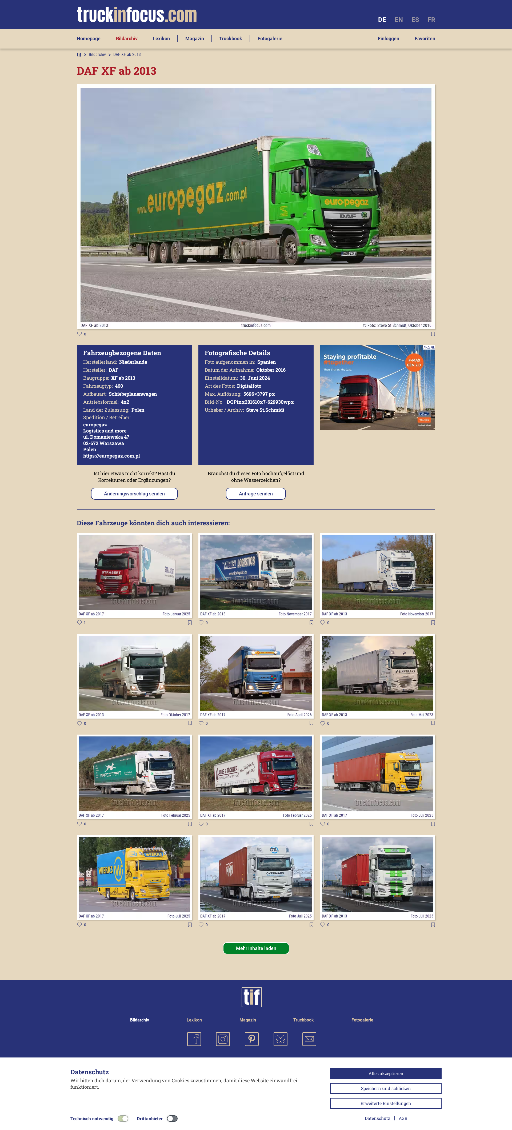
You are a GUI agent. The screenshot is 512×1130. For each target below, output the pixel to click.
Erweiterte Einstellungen (386, 1103)
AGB (403, 1118)
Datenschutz (377, 1118)
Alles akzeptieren (386, 1073)
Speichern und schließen (386, 1088)
